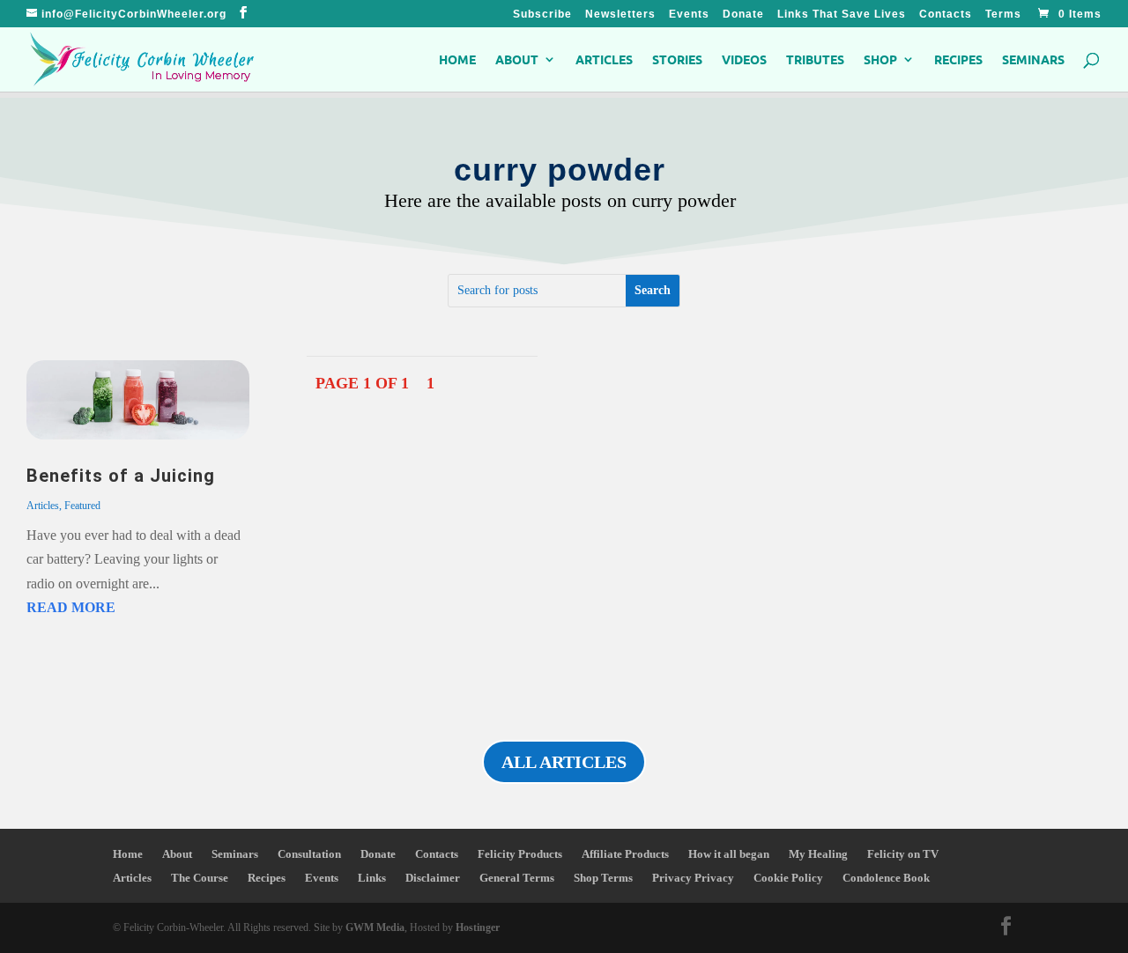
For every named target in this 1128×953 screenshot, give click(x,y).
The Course (199, 877)
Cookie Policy (788, 877)
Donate (743, 14)
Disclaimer (432, 877)
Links (372, 877)
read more (70, 607)
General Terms (516, 877)
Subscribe (542, 14)
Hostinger (478, 927)
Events (689, 14)
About (516, 60)
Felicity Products (520, 854)
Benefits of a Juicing (120, 475)
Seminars (1033, 60)
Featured (82, 505)
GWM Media (373, 927)
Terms (1003, 14)
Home (457, 60)
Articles (604, 60)
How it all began (728, 854)
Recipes (958, 60)
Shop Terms (603, 877)
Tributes (815, 60)
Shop (880, 60)
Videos (744, 60)
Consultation (309, 854)
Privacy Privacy (693, 877)
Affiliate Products (625, 854)
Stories (677, 60)
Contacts (945, 14)
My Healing (818, 854)
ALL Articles (564, 762)
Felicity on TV (903, 854)
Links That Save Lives (841, 14)
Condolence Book (886, 877)
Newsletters (620, 14)
